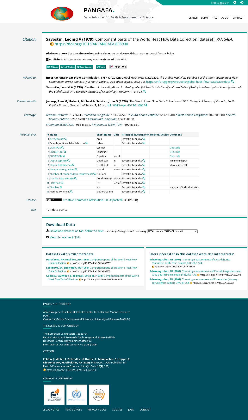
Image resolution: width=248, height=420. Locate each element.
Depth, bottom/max (61, 165)
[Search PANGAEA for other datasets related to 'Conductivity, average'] (75, 178)
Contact (238, 17)
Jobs (131, 409)
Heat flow (55, 183)
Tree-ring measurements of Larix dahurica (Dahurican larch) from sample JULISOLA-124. (190, 261)
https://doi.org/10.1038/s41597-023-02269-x (71, 370)
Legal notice (51, 409)
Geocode (175, 147)
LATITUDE (55, 147)
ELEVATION (56, 156)
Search (193, 17)
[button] (118, 67)
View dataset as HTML (65, 237)
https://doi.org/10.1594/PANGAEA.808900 (91, 43)
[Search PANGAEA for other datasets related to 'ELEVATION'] (64, 156)
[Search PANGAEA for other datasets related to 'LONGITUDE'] (65, 152)
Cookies (117, 409)
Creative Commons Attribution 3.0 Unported (92, 200)
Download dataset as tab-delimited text (76, 231)
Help (216, 17)
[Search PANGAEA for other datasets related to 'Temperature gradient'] (76, 169)
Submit (205, 17)
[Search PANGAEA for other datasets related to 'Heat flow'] (62, 183)
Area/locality (57, 139)
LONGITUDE (56, 152)
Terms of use (73, 409)
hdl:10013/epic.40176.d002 (125, 105)
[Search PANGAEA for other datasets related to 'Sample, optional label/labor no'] (86, 143)
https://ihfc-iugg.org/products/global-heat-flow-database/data (188, 81)
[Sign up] (234, 2)
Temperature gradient (62, 169)
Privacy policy (97, 409)
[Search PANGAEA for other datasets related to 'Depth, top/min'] (68, 160)
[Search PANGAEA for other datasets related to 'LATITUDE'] (62, 147)
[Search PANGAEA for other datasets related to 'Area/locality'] (65, 139)
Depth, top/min (58, 160)
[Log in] (241, 2)
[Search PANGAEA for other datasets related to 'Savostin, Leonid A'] (143, 139)
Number (54, 187)
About (225, 17)
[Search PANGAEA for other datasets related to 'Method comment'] (71, 191)
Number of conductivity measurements (71, 174)
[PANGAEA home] (62, 10)
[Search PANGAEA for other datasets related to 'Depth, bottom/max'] (73, 165)
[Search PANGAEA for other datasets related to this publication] (232, 81)
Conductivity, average (62, 178)
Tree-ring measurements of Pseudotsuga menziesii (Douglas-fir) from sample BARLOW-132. (195, 273)
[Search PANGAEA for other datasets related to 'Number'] (61, 187)
